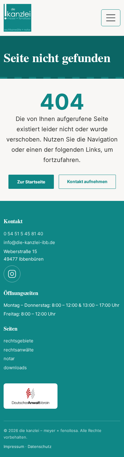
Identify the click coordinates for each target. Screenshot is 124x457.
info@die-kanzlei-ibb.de (29, 242)
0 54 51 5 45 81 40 (23, 233)
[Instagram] (12, 273)
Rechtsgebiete (18, 341)
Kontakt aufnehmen (87, 181)
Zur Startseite (31, 181)
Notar (9, 358)
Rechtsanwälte (19, 350)
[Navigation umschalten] (110, 17)
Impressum (14, 446)
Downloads (15, 367)
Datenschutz (39, 446)
